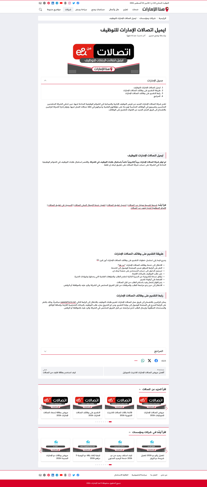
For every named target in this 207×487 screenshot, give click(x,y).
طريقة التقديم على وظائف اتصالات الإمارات (143, 90)
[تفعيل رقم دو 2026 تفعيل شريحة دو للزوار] (151, 450)
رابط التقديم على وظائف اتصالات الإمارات (144, 93)
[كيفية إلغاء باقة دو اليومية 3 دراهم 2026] (87, 450)
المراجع (158, 96)
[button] (110, 421)
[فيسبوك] (156, 361)
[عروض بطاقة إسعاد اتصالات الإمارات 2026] (55, 407)
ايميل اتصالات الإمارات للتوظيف (148, 87)
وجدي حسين (154, 36)
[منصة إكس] (149, 361)
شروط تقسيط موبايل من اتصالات (142, 205)
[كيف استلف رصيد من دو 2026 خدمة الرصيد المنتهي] (119, 450)
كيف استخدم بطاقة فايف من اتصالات (59, 372)
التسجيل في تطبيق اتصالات (60, 205)
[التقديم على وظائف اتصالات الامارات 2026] (87, 407)
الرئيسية (162, 18)
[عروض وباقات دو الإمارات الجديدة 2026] (55, 450)
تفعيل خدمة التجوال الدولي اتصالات (89, 205)
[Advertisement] (103, 130)
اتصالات (146, 389)
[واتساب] (142, 361)
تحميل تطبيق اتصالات (116, 205)
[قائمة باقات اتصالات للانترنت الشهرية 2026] (119, 407)
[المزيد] (136, 361)
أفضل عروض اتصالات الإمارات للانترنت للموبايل (143, 372)
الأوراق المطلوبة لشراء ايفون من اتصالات (148, 208)
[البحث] (40, 9)
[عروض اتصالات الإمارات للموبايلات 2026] (151, 407)
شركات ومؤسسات (147, 18)
